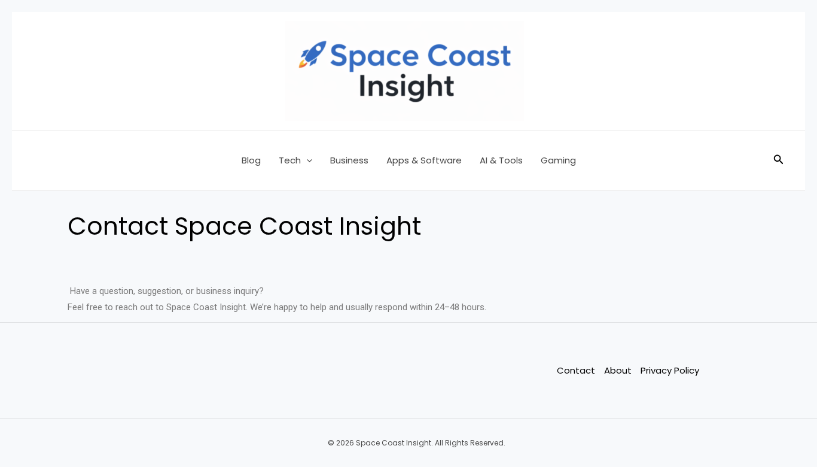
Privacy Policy (670, 370)
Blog (251, 160)
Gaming (558, 160)
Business (349, 160)
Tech (290, 160)
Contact (576, 370)
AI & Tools (501, 160)
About (618, 370)
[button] (306, 160)
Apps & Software (424, 160)
